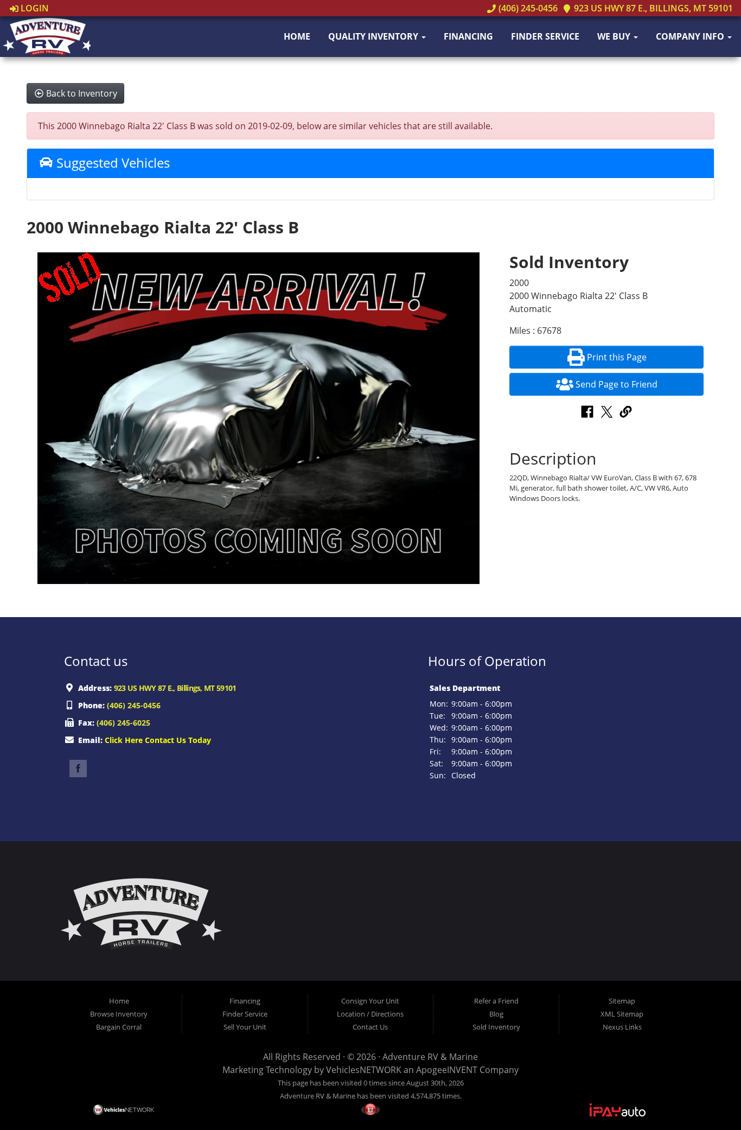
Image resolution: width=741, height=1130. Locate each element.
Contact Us (370, 1027)
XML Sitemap (622, 1014)
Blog (496, 1014)
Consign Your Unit (370, 1001)
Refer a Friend (496, 1001)
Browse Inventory (119, 1014)
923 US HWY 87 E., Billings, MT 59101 (652, 8)
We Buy (615, 36)
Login (33, 8)
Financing (468, 36)
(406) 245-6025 (123, 723)
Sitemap (622, 1001)
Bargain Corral (119, 1027)
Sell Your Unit (244, 1027)
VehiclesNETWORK (363, 1070)
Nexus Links (622, 1027)
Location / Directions (370, 1014)
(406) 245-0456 (526, 8)
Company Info (691, 36)
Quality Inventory (374, 36)
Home (297, 36)
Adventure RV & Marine (430, 1057)
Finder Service (545, 36)
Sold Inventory (496, 1027)
